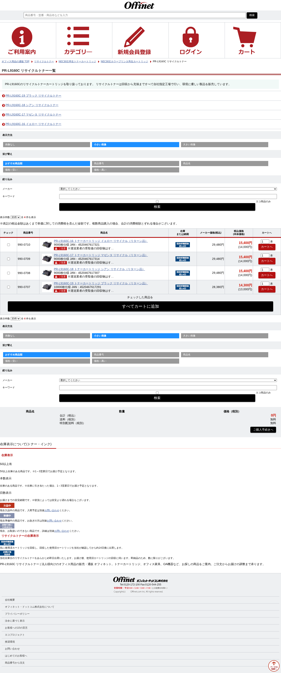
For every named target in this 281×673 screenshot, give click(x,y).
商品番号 (99, 163)
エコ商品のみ (263, 201)
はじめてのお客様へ (16, 655)
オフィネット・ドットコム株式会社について (29, 606)
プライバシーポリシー (17, 613)
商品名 (186, 163)
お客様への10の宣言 (16, 627)
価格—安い (11, 170)
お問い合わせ (51, 510)
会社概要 (10, 599)
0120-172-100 (132, 584)
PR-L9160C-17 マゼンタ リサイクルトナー (33, 114)
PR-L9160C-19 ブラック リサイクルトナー (33, 95)
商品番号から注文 (15, 662)
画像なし (10, 144)
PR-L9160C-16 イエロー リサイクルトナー (33, 124)
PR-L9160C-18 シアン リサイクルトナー (32, 105)
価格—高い (100, 170)
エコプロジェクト (15, 634)
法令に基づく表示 (15, 620)
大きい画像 (189, 144)
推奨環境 (10, 641)
